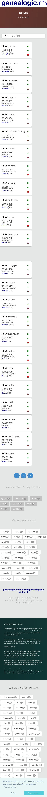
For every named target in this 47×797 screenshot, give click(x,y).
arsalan (20, 708)
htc (30, 739)
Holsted (4, 427)
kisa (5, 754)
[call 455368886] (28, 47)
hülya (17, 547)
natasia (33, 760)
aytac (33, 708)
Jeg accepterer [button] (34, 793)
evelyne (18, 728)
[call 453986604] (28, 115)
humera (21, 552)
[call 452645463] (28, 300)
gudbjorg (34, 734)
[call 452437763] (28, 166)
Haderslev (5, 290)
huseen (17, 563)
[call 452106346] (28, 81)
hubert (18, 531)
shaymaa (33, 770)
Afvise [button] (13, 793)
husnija (33, 568)
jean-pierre (21, 744)
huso (17, 573)
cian (31, 713)
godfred (19, 734)
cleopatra (7, 718)
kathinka (33, 749)
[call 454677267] (28, 420)
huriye (18, 557)
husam (33, 557)
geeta (6, 734)
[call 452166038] (28, 437)
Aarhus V (5, 139)
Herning (4, 342)
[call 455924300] (28, 266)
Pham (30, 504)
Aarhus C (5, 105)
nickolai (36, 765)
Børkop (4, 225)
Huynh (35, 498)
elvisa (31, 723)
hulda (29, 542)
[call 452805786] (28, 368)
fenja (32, 728)
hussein (21, 578)
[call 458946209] (28, 200)
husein (31, 563)
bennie (7, 713)
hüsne (20, 568)
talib (18, 775)
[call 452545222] (28, 235)
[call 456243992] (28, 317)
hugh (28, 537)
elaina (6, 723)
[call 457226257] (28, 334)
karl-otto (18, 749)
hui (17, 542)
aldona (7, 702)
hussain (30, 573)
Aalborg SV (5, 54)
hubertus (32, 531)
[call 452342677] (28, 283)
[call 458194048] (28, 351)
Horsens (4, 444)
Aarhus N (5, 122)
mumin (19, 760)
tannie (31, 775)
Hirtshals (5, 359)
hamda (6, 739)
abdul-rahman (9, 697)
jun (5, 749)
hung (34, 552)
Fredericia (5, 273)
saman (19, 770)
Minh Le (17, 504)
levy (17, 754)
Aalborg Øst (5, 71)
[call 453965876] (28, 149)
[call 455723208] (28, 218)
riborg (6, 770)
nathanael (7, 765)
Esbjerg (4, 242)
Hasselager (5, 324)
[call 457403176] (28, 454)
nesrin (22, 765)
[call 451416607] (28, 64)
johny (37, 744)
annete (6, 708)
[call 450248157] (28, 132)
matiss (6, 760)
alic (19, 702)
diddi (21, 718)
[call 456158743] (28, 183)
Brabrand (5, 208)
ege (33, 718)
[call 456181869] (28, 98)
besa (20, 713)
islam (6, 744)
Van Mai (17, 509)
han (19, 739)
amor (31, 702)
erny (5, 728)
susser (6, 775)
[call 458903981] (28, 386)
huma (30, 547)
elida (18, 723)
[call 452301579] (28, 403)
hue (16, 537)
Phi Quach (20, 498)
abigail (26, 697)
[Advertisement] (23, 254)
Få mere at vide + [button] (11, 787)
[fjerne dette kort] (28, 55)
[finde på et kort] (28, 51)
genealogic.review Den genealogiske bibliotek (23, 590)
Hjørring (4, 376)
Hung (13, 36)
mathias (31, 754)
